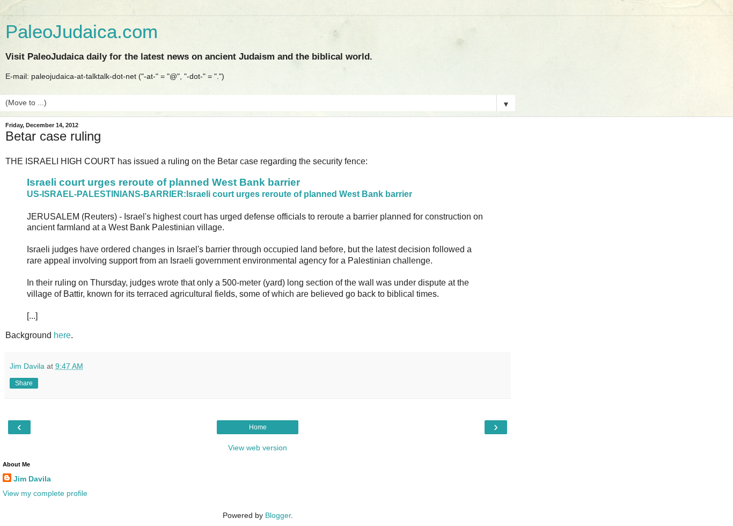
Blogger (278, 515)
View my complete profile (45, 493)
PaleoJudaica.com (81, 31)
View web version (257, 447)
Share (24, 383)
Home (258, 427)
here (62, 335)
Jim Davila (32, 478)
